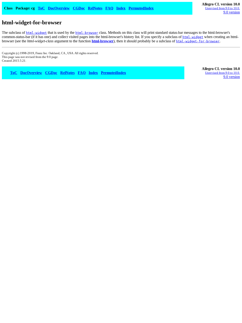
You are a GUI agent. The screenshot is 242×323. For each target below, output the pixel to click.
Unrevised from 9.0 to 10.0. (222, 8)
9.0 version (231, 12)
